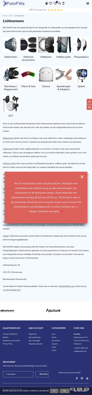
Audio (54, 347)
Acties (54, 350)
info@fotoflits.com (80, 351)
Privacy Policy (8, 344)
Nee (64, 391)
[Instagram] (82, 378)
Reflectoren (8, 138)
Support (55, 344)
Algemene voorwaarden (11, 340)
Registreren (33, 334)
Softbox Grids (9, 164)
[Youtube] (87, 378)
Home (5, 16)
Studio (54, 337)
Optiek (6, 236)
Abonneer (43, 374)
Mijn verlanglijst (34, 340)
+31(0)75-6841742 (81, 348)
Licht (11, 16)
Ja (54, 391)
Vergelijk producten (36, 344)
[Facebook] (77, 378)
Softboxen (7, 149)
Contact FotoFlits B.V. (10, 334)
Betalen (6, 337)
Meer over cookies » (80, 391)
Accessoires (56, 340)
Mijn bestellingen (35, 337)
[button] (87, 3)
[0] (55, 3)
